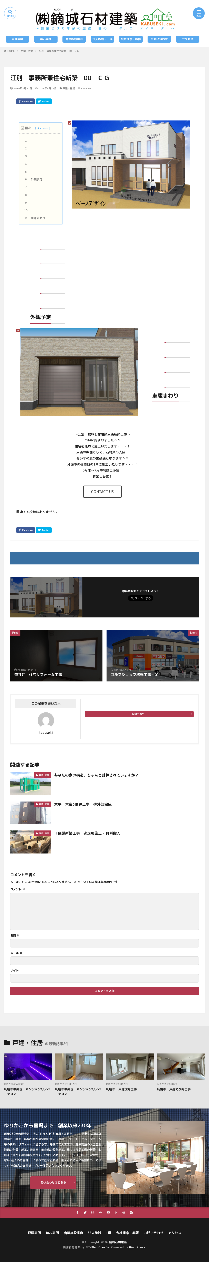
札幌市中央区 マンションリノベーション (27, 1091)
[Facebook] (25, 101)
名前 (15, 935)
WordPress (137, 1247)
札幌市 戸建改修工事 (121, 1089)
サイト (14, 970)
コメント (17, 889)
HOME (11, 51)
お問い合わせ (159, 39)
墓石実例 (45, 39)
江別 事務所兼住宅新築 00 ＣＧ (59, 51)
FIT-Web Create (97, 1247)
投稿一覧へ (138, 713)
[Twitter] (44, 101)
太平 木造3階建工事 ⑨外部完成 (83, 804)
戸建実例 (17, 39)
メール (16, 953)
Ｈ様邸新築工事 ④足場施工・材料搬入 (87, 833)
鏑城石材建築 (118, 1242)
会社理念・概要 (131, 39)
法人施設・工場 (102, 39)
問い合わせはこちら (53, 1182)
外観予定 (33, 179)
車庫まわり (34, 218)
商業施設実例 (74, 39)
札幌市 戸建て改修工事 (174, 1089)
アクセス (187, 39)
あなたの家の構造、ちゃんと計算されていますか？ (96, 775)
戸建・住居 (27, 51)
